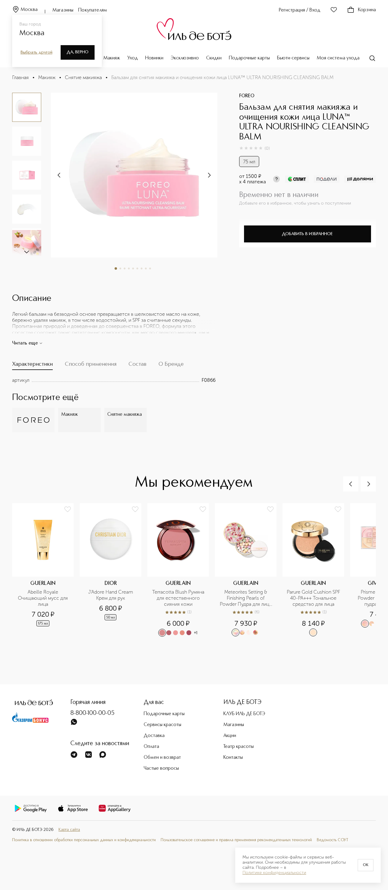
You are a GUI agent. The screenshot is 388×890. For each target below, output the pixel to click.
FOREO (246, 96)
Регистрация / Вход (299, 10)
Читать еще (25, 343)
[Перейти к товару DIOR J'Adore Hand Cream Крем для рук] (113, 572)
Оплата (151, 746)
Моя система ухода (338, 58)
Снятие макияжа (83, 77)
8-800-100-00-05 (92, 713)
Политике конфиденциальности (274, 872)
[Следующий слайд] (26, 251)
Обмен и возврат (162, 757)
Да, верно (78, 52)
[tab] (32, 365)
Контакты (233, 757)
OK (365, 865)
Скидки (214, 58)
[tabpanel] (114, 380)
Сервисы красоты (162, 724)
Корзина (367, 10)
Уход (132, 58)
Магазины (62, 10)
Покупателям (92, 10)
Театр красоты (238, 746)
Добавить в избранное (307, 234)
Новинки (154, 58)
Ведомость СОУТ (332, 840)
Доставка (154, 735)
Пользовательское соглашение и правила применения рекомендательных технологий (236, 840)
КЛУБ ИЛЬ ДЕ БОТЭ (244, 714)
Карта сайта (69, 830)
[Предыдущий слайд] (350, 484)
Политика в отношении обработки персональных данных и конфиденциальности (84, 840)
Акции (229, 735)
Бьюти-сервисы (293, 58)
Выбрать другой (36, 52)
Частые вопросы (161, 768)
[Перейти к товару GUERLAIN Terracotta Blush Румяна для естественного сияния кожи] (181, 572)
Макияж (111, 58)
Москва (29, 9)
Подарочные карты (249, 58)
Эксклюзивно (185, 58)
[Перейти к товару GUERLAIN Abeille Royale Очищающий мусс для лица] (46, 572)
